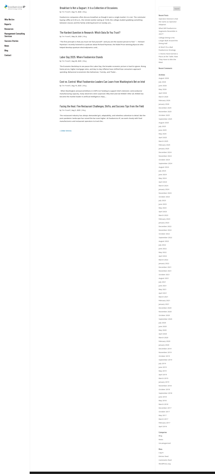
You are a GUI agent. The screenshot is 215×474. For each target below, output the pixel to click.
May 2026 (163, 89)
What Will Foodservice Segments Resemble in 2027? (168, 31)
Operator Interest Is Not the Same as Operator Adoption (168, 22)
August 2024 (164, 167)
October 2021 (164, 274)
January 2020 (164, 345)
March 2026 (163, 97)
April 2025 (163, 137)
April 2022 (163, 256)
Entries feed (163, 456)
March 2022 (163, 260)
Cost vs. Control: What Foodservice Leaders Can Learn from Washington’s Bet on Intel (102, 81)
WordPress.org (165, 464)
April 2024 (163, 182)
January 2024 (164, 189)
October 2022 (164, 234)
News (6, 45)
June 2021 (163, 285)
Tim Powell (66, 12)
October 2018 (164, 389)
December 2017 (165, 408)
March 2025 (163, 141)
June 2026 (163, 85)
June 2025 (163, 130)
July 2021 (162, 282)
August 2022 (164, 241)
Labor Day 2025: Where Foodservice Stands (81, 57)
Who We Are (9, 19)
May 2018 (163, 400)
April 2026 (163, 93)
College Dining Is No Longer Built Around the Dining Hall (168, 40)
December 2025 (165, 108)
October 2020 (164, 315)
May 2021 (163, 289)
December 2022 (165, 226)
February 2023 (164, 219)
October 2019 (164, 356)
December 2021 (165, 267)
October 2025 (164, 115)
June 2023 (163, 204)
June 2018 (163, 397)
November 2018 (165, 386)
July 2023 (162, 200)
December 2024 (165, 152)
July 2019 (162, 363)
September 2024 (165, 163)
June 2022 (163, 248)
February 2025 (164, 145)
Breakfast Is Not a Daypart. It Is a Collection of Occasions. (89, 8)
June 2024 (163, 174)
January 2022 (164, 263)
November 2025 (165, 111)
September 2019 (165, 360)
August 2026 (164, 78)
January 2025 (164, 148)
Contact (7, 55)
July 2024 (162, 171)
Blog (6, 50)
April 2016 (163, 426)
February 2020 (164, 341)
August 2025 (164, 122)
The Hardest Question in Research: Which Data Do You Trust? (90, 32)
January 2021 (164, 304)
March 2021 (163, 297)
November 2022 (165, 230)
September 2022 (165, 237)
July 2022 (162, 245)
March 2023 (163, 215)
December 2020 (165, 308)
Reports (7, 24)
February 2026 (164, 100)
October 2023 (164, 197)
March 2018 (163, 404)
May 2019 (163, 371)
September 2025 (165, 119)
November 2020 (165, 311)
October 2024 (164, 160)
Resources (8, 29)
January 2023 (164, 223)
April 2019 (163, 374)
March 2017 (163, 419)
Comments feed (165, 460)
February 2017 (164, 423)
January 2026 (164, 104)
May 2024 (163, 178)
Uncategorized (165, 443)
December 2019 (165, 348)
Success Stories (11, 41)
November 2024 (165, 156)
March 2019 (163, 378)
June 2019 (163, 367)
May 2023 (163, 208)
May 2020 (163, 330)
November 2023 (165, 193)
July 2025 (162, 126)
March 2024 (163, 185)
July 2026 (162, 82)
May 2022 (163, 252)
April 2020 (163, 334)
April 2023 (163, 211)
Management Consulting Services (14, 34)
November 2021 (165, 271)
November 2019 (165, 352)
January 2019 (164, 382)
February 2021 (164, 300)
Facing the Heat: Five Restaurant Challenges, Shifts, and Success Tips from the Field (102, 106)
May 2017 (163, 415)
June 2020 (163, 326)
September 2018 (165, 393)
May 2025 (163, 134)
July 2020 (162, 323)
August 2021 (164, 278)
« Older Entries (66, 131)
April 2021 (163, 293)
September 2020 (165, 319)
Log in (161, 452)
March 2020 (163, 337)
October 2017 (164, 411)
